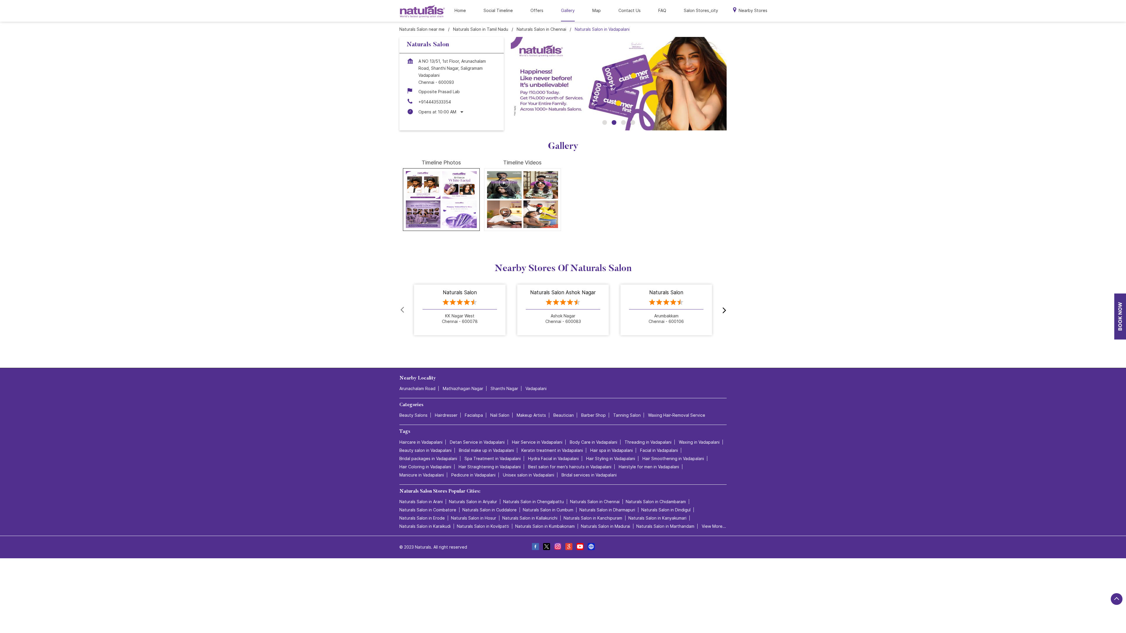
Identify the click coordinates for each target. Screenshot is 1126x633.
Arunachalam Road (417, 388)
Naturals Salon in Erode (422, 517)
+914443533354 (434, 101)
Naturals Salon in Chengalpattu (533, 501)
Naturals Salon (460, 293)
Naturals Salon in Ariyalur (473, 501)
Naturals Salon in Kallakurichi (529, 517)
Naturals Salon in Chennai (595, 501)
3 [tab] (623, 122)
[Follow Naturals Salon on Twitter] (546, 547)
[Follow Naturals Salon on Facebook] (535, 547)
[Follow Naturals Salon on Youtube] (579, 547)
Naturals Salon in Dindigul (666, 509)
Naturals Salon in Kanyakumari (657, 517)
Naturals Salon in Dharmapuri (607, 509)
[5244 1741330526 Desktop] (1120, 317)
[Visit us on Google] (568, 547)
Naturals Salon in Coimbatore (427, 509)
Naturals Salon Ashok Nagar (563, 293)
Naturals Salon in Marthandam (665, 525)
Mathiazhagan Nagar (463, 388)
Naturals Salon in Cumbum (548, 509)
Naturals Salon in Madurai (605, 525)
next (723, 310)
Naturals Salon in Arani (421, 501)
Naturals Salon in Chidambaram (656, 501)
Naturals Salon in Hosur (473, 517)
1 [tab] (604, 122)
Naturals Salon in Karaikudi (425, 525)
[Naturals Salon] (422, 11)
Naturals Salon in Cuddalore (489, 509)
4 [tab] (632, 122)
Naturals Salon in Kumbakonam (545, 525)
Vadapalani (536, 388)
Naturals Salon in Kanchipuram (593, 517)
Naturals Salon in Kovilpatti (483, 525)
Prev (402, 310)
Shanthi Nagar (504, 388)
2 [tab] (614, 122)
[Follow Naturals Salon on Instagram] (557, 547)
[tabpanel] (619, 84)
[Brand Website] (590, 547)
